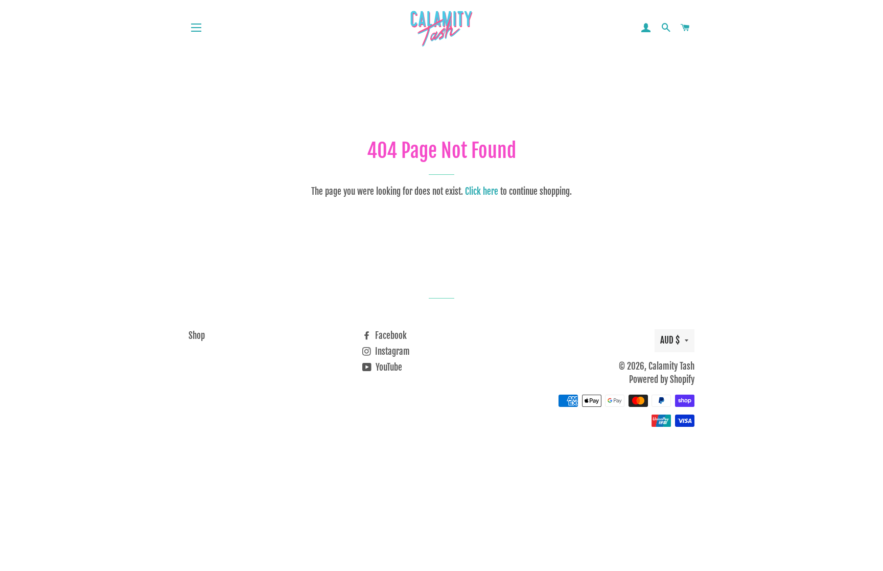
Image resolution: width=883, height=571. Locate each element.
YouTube (388, 367)
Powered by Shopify (661, 379)
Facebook (390, 335)
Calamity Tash (671, 366)
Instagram (391, 351)
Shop (197, 335)
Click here (481, 191)
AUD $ (670, 340)
